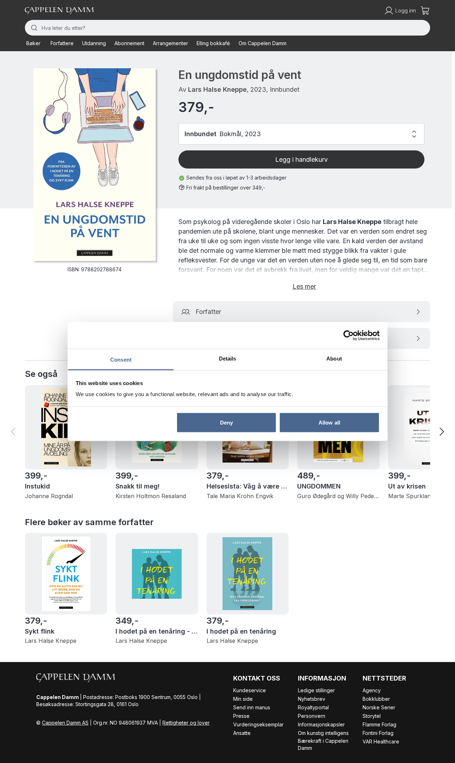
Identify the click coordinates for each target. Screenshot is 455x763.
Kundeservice (249, 690)
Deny (226, 422)
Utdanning (94, 43)
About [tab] (334, 359)
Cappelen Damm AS (65, 723)
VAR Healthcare (381, 741)
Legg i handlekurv (301, 159)
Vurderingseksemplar (258, 724)
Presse (241, 716)
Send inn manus (251, 707)
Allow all (329, 422)
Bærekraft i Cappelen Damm (323, 744)
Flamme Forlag (379, 724)
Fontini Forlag (378, 733)
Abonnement (129, 43)
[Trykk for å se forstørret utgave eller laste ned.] (94, 164)
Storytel (372, 716)
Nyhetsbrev (311, 699)
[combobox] (227, 28)
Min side (243, 699)
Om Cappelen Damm (263, 43)
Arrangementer (170, 43)
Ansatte (242, 733)
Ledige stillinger (316, 690)
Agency (372, 690)
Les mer (304, 286)
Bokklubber (376, 699)
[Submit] (33, 28)
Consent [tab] (121, 360)
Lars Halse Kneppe (217, 89)
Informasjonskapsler (321, 724)
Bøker (33, 43)
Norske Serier (379, 707)
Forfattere (62, 43)
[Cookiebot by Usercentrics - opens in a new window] (348, 335)
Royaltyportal (313, 707)
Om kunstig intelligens (323, 733)
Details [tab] (227, 359)
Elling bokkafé (213, 43)
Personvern (311, 716)
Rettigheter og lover (186, 723)
